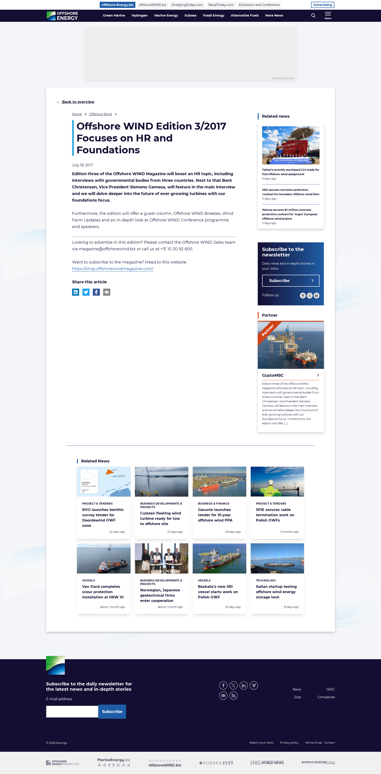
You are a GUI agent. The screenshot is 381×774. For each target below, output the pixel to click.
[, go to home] (62, 15)
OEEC (330, 689)
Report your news (261, 742)
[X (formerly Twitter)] (233, 685)
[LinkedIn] (316, 296)
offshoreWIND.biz (152, 5)
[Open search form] (313, 16)
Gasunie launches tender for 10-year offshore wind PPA (215, 515)
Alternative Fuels (245, 15)
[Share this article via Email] (106, 292)
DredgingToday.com (187, 5)
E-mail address (59, 699)
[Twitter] (310, 296)
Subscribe (279, 280)
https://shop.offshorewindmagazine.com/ (112, 268)
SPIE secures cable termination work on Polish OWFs (275, 515)
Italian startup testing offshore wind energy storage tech (276, 592)
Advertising (322, 5)
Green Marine (114, 15)
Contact (329, 742)
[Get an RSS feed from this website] (233, 695)
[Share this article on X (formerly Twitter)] (86, 292)
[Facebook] (303, 296)
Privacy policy (289, 742)
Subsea (190, 15)
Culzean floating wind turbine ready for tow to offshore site (160, 518)
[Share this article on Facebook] (96, 292)
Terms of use (313, 742)
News (297, 689)
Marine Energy (166, 15)
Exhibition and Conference (259, 5)
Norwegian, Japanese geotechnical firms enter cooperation (160, 595)
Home (77, 114)
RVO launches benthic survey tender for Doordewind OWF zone (103, 518)
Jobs (297, 697)
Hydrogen (140, 15)
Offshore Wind (100, 114)
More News (274, 15)
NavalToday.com (221, 5)
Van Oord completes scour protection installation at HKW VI (102, 592)
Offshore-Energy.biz (117, 5)
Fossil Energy (213, 15)
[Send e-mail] (223, 695)
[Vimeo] (254, 685)
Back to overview (77, 102)
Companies (326, 697)
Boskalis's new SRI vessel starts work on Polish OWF (218, 592)
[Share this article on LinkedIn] (75, 292)
